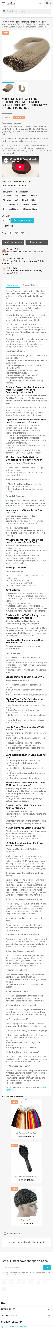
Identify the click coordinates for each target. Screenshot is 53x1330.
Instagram (38, 1282)
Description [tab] (12, 285)
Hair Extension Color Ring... (26, 1133)
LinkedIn (45, 1282)
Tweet (16, 232)
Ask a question (37, 242)
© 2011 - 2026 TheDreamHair (14, 1326)
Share (10, 232)
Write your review (14, 242)
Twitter (11, 1282)
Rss (18, 1282)
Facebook (4, 1282)
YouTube (24, 1282)
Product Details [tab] (29, 285)
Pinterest (22, 232)
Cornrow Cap (26, 1220)
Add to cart (23, 220)
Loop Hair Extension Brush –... (26, 1176)
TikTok (4, 1289)
